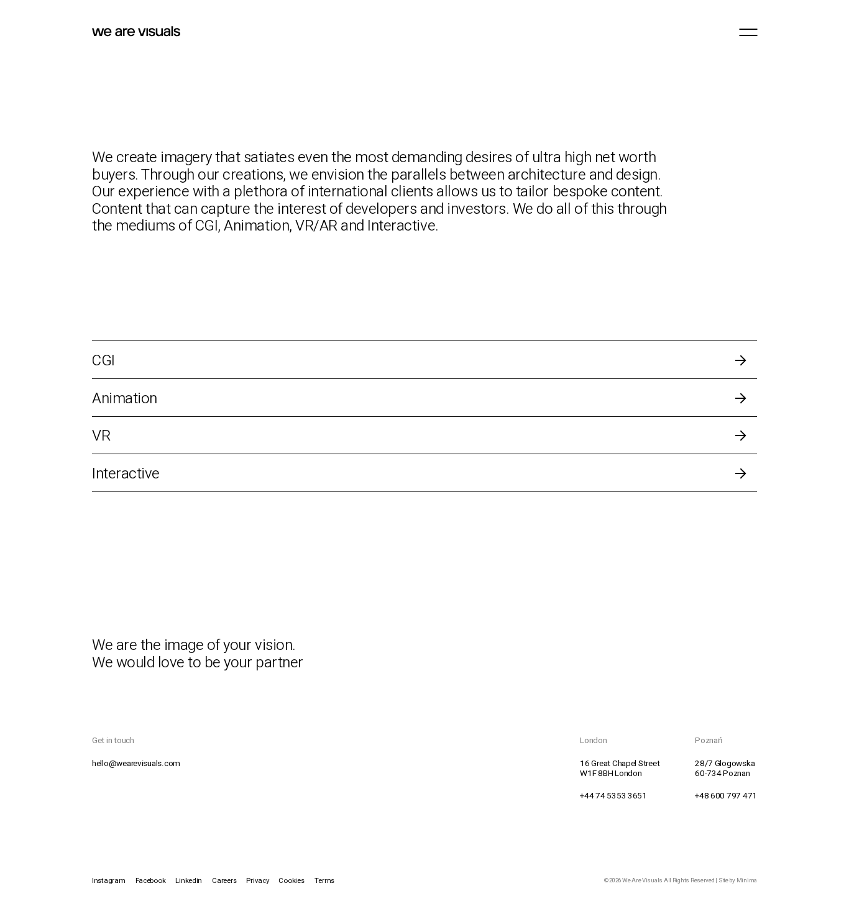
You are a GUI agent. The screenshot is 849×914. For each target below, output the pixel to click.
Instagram (109, 880)
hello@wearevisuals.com (136, 763)
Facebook (150, 880)
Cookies (291, 880)
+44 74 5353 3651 (613, 796)
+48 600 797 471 (726, 796)
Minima (747, 880)
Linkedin (188, 880)
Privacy (257, 880)
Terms (324, 880)
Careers (224, 880)
